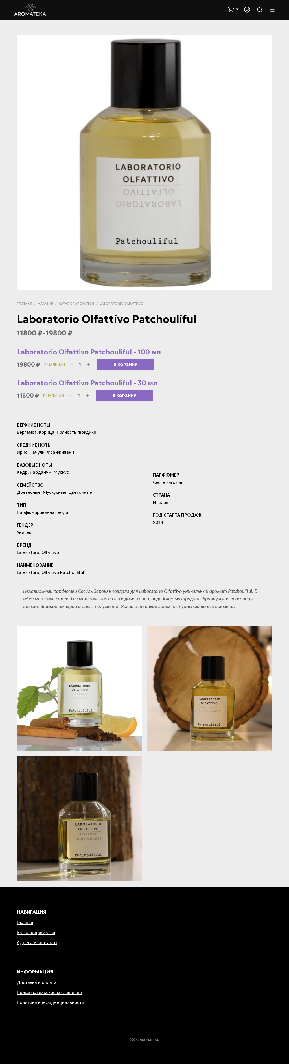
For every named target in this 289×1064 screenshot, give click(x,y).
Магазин (45, 303)
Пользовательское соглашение (49, 992)
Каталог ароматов (76, 303)
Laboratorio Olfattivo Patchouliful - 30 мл (87, 383)
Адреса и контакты (37, 942)
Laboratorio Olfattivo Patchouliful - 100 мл (89, 352)
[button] (233, 9)
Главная (24, 303)
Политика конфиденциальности (50, 1002)
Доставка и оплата (37, 982)
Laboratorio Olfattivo (121, 303)
